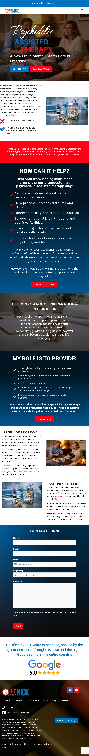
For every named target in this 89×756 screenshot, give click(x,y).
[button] (82, 10)
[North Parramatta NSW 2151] (3, 712)
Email (16, 549)
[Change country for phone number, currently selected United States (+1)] (16, 564)
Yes (17, 616)
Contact (64, 701)
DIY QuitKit (34, 701)
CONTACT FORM (60, 496)
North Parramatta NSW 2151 (18, 713)
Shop (45, 701)
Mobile (17, 560)
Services (18, 701)
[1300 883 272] (3, 707)
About (7, 701)
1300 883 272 (50, 3)
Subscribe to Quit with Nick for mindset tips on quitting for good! (44, 612)
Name (16, 538)
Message (17, 581)
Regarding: (18, 571)
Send (18, 626)
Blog (54, 701)
